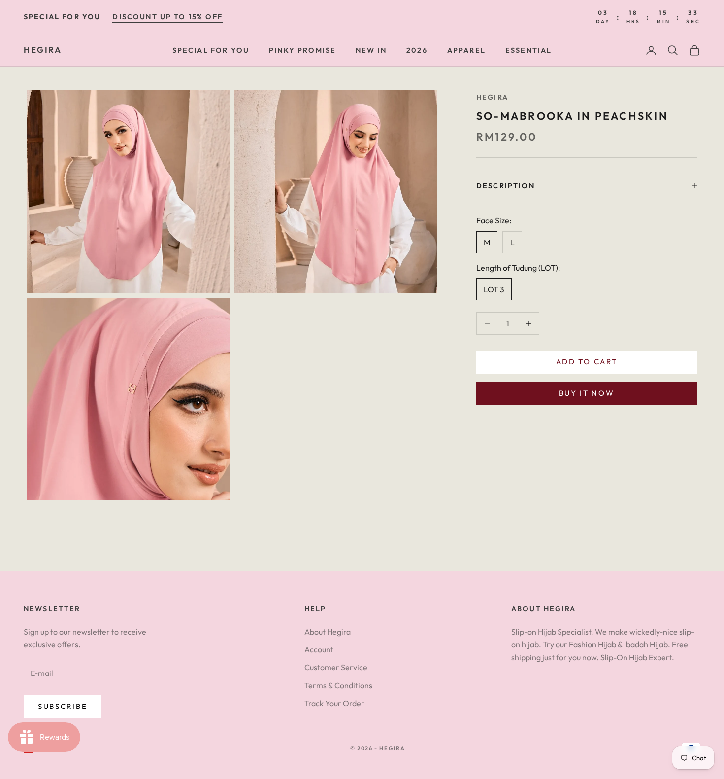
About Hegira (327, 632)
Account (318, 649)
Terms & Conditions (338, 685)
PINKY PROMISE (302, 50)
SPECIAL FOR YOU (210, 50)
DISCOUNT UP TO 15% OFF (167, 16)
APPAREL (466, 50)
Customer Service (335, 667)
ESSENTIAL (528, 50)
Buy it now (587, 393)
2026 (417, 50)
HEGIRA (492, 97)
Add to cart (587, 361)
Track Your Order (334, 703)
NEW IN (371, 50)
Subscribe (62, 706)
